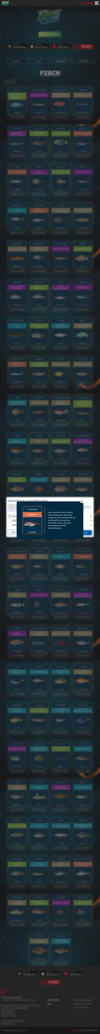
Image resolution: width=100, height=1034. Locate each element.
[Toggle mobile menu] (96, 3)
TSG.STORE (87, 3)
